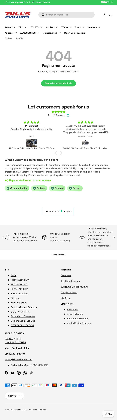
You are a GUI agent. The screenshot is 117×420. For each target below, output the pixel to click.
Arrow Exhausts (75, 314)
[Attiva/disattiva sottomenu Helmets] (99, 27)
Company (66, 275)
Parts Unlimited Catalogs (24, 307)
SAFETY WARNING (20, 311)
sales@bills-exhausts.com (18, 359)
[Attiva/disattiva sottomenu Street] (14, 27)
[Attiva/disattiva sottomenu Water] (70, 27)
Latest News (67, 303)
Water (64, 27)
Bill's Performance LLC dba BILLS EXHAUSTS (28, 409)
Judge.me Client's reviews (74, 286)
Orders (9, 38)
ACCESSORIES (28, 32)
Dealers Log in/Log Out (23, 320)
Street (8, 27)
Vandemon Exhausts (77, 318)
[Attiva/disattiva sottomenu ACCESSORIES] (38, 33)
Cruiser (50, 27)
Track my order (19, 302)
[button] (111, 15)
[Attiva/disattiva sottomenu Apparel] (15, 33)
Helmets (92, 27)
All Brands (72, 309)
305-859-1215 (40, 365)
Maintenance (50, 32)
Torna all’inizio (59, 254)
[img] (58, 112)
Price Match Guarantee (23, 316)
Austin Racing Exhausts (79, 323)
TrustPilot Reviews (70, 281)
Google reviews (69, 292)
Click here (92, 232)
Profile (19, 38)
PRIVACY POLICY (19, 289)
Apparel (9, 32)
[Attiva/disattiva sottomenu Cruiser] (56, 27)
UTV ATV (34, 27)
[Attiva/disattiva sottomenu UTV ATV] (41, 27)
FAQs (13, 275)
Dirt (21, 27)
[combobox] (66, 15)
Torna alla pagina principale (58, 83)
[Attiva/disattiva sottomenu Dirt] (25, 27)
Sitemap (15, 298)
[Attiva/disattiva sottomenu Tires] (83, 27)
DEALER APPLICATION (22, 325)
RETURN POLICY (19, 284)
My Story (65, 298)
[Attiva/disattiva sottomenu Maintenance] (59, 33)
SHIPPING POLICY (20, 279)
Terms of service (19, 293)
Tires (78, 27)
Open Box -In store (74, 32)
